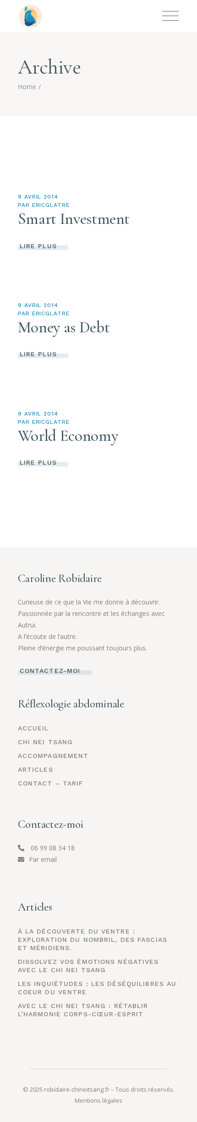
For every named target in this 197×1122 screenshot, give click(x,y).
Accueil (33, 728)
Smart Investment (74, 218)
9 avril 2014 (38, 197)
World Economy (68, 435)
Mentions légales (98, 1100)
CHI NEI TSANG (45, 742)
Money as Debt (63, 327)
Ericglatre (51, 205)
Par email (43, 859)
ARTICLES (35, 769)
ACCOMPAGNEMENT (53, 755)
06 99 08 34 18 (52, 847)
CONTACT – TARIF (50, 783)
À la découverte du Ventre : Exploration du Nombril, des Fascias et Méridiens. (92, 939)
